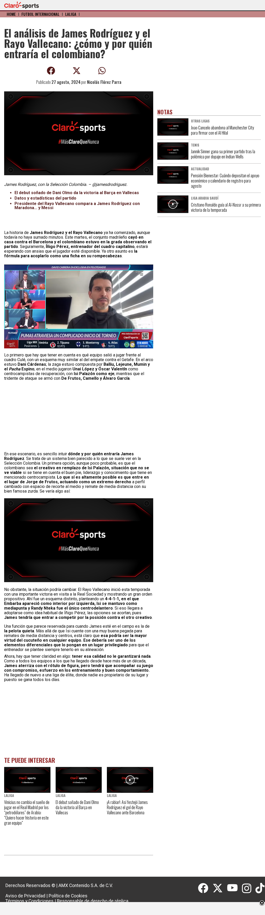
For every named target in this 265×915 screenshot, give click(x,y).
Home (11, 14)
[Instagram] (249, 888)
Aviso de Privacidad (25, 895)
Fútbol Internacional (40, 14)
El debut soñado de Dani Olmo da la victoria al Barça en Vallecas (76, 192)
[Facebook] (205, 888)
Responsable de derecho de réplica (92, 901)
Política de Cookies (68, 895)
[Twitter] (219, 888)
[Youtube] (234, 888)
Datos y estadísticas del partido (45, 198)
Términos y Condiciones (29, 901)
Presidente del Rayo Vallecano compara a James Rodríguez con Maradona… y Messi (77, 205)
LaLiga (70, 14)
